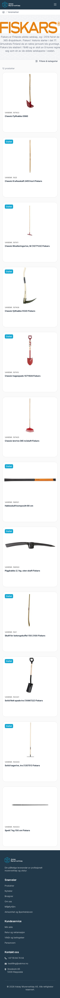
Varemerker (13, 12)
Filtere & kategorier (48, 61)
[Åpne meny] (55, 4)
